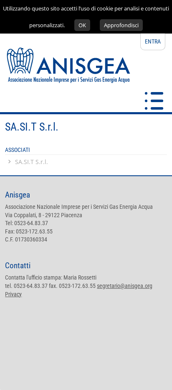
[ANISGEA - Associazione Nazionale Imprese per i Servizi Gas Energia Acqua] (65, 107)
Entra (153, 41)
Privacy (13, 294)
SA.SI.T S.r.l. (31, 162)
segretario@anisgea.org (124, 285)
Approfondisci (121, 25)
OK (82, 25)
